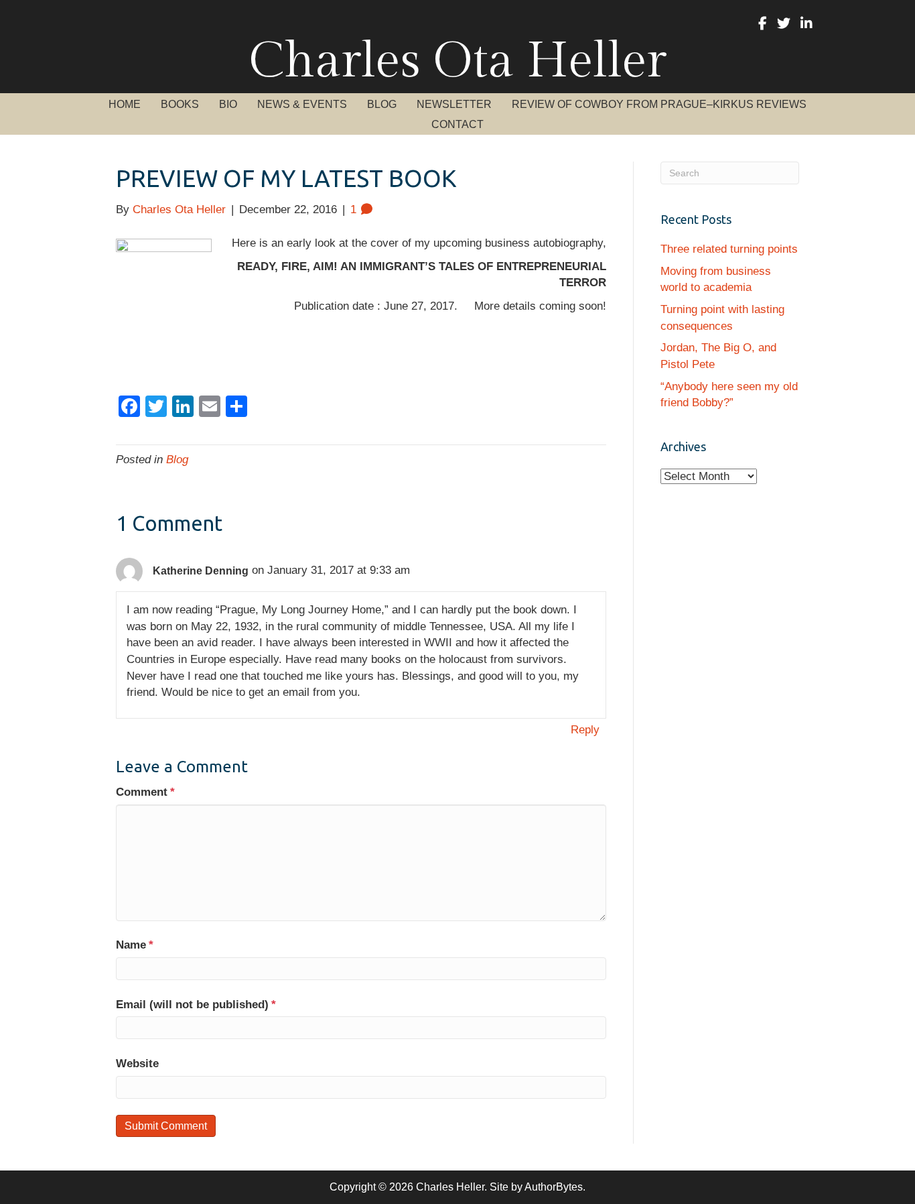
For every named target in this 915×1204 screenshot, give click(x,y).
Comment (145, 792)
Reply (585, 729)
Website (137, 1063)
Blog (177, 459)
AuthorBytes (553, 1187)
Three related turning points (729, 249)
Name (134, 945)
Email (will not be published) (196, 1004)
